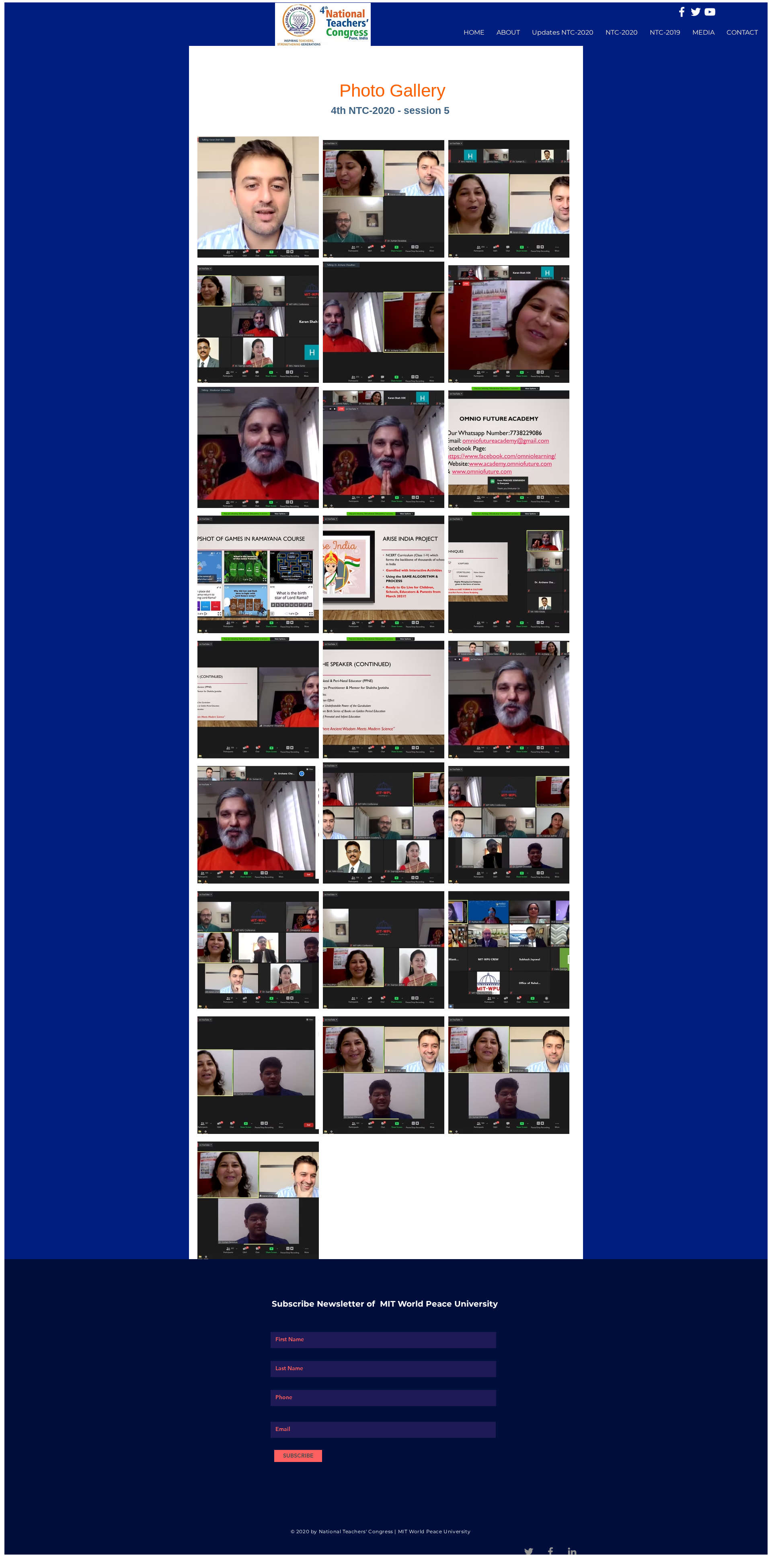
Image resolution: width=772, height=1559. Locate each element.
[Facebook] (681, 12)
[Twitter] (695, 12)
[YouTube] (710, 12)
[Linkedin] (572, 1552)
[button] (508, 32)
